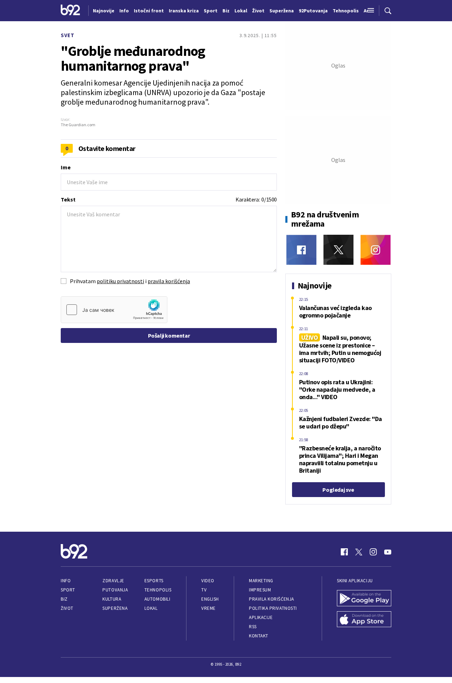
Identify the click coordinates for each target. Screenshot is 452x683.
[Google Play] (364, 599)
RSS (253, 627)
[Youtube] (387, 551)
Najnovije (103, 10)
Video (207, 581)
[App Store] (364, 620)
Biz (64, 599)
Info (66, 581)
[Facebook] (301, 250)
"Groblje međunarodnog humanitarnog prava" (133, 58)
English (210, 599)
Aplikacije (261, 617)
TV (204, 590)
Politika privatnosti (273, 608)
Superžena (114, 608)
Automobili (157, 599)
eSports (153, 581)
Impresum (260, 590)
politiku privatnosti (120, 281)
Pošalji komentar (169, 335)
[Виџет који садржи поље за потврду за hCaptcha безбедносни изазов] (114, 309)
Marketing (261, 581)
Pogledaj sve (338, 489)
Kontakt (258, 636)
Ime (66, 167)
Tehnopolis (157, 590)
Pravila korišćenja (271, 599)
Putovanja (115, 590)
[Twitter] (338, 250)
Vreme (208, 608)
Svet (68, 35)
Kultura (111, 599)
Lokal (151, 608)
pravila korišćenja (169, 281)
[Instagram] (376, 250)
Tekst (68, 199)
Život (67, 608)
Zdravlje (113, 581)
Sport (68, 590)
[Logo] (70, 11)
